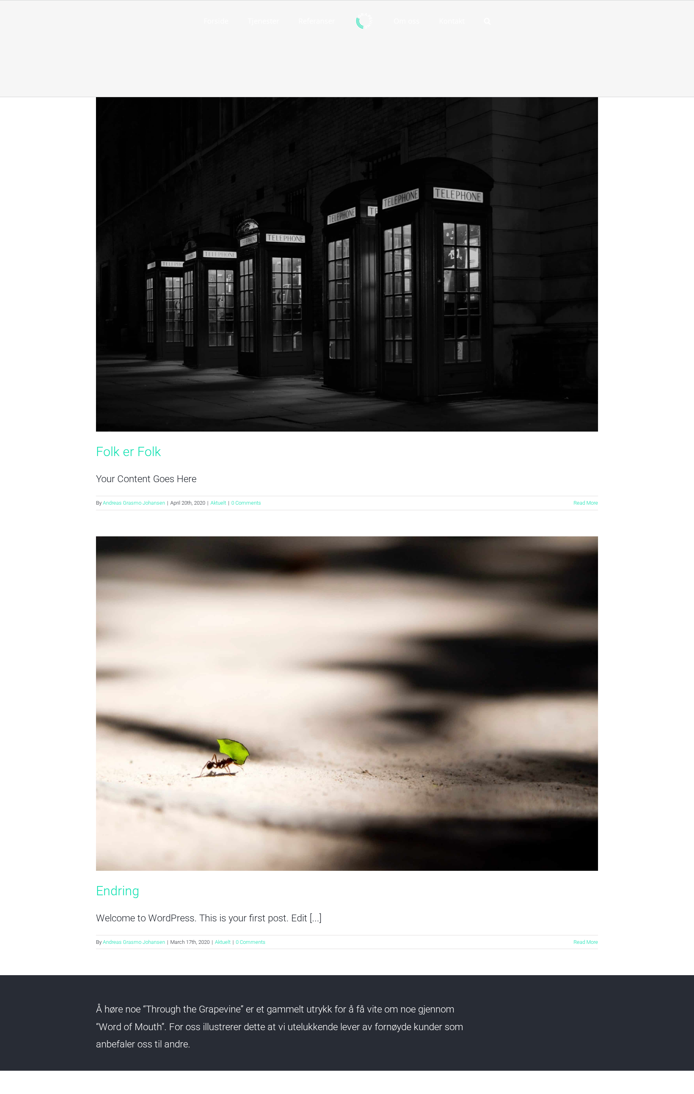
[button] (454, 20)
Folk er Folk (128, 451)
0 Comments (246, 503)
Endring (117, 890)
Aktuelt (218, 503)
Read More (586, 503)
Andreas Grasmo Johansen (134, 503)
